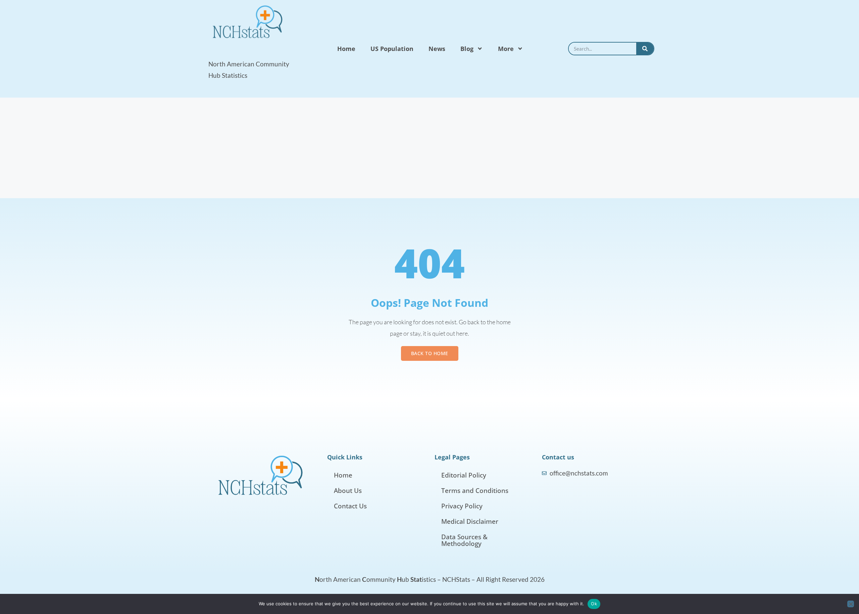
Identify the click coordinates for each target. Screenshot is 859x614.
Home (346, 49)
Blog (466, 49)
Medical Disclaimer (469, 521)
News (436, 49)
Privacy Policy (462, 506)
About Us (348, 490)
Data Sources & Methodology (464, 540)
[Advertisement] (429, 148)
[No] (850, 604)
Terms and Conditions (474, 490)
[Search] (645, 49)
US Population (391, 49)
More (506, 49)
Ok (594, 603)
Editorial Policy (463, 475)
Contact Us (350, 506)
